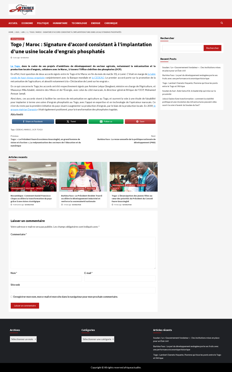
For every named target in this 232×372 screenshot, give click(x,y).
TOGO (40, 129)
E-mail (88, 272)
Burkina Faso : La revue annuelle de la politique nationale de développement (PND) (126, 139)
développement (17, 39)
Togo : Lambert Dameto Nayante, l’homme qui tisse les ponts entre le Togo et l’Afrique (190, 84)
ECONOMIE (27, 23)
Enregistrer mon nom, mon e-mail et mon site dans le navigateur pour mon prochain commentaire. (65, 296)
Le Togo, (16, 66)
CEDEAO (19, 129)
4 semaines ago (18, 205)
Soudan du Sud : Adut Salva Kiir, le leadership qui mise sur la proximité (189, 92)
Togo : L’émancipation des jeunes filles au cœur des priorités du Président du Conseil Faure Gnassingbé (132, 198)
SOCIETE (39, 188)
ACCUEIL (13, 23)
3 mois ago (67, 205)
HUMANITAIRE (60, 23)
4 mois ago (118, 205)
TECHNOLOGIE (79, 23)
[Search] (221, 22)
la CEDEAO (98, 77)
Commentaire (19, 234)
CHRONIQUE (111, 23)
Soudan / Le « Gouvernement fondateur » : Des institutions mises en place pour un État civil (191, 69)
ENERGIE (95, 23)
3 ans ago (16, 58)
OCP (34, 129)
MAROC (27, 129)
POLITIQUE (43, 23)
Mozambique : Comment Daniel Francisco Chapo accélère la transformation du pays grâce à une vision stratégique (31, 198)
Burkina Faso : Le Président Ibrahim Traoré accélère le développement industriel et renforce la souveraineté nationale (81, 198)
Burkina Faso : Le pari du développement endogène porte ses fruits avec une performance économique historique (190, 77)
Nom (14, 272)
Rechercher (167, 38)
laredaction (25, 58)
